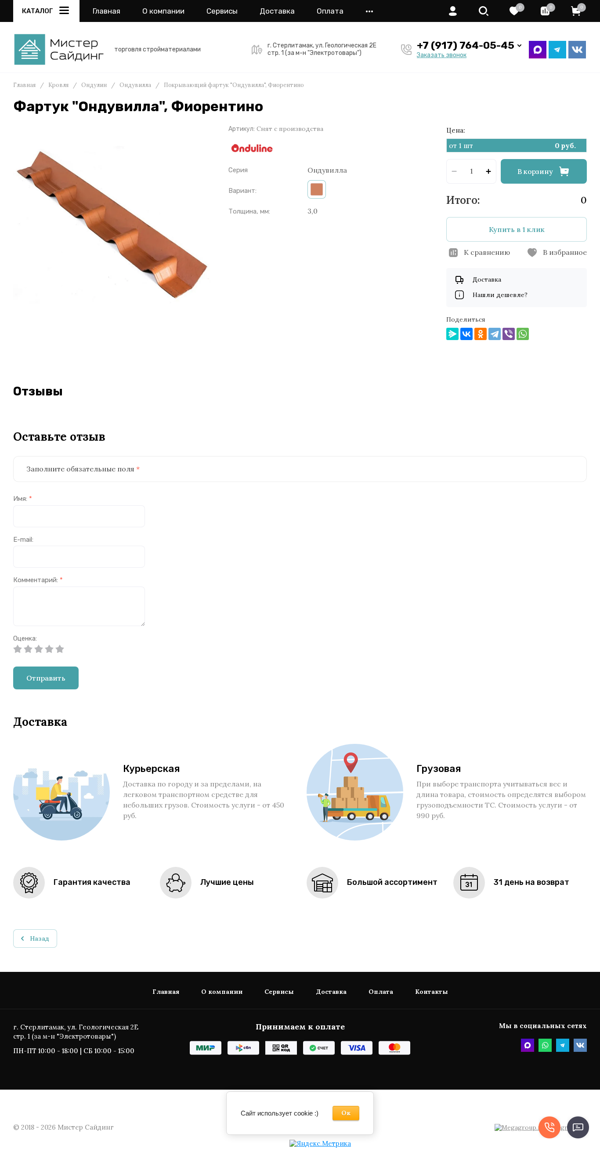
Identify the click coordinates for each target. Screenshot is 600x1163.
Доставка (277, 11)
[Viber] (508, 334)
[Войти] (453, 11)
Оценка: (25, 638)
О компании (163, 11)
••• (369, 11)
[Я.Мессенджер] (452, 334)
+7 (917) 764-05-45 (465, 45)
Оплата (330, 11)
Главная (106, 11)
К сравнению (487, 252)
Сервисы (222, 11)
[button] (484, 11)
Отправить (45, 678)
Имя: (22, 499)
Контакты (431, 992)
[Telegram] (494, 334)
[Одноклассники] (480, 334)
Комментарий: (38, 580)
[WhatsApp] (523, 334)
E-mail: (23, 539)
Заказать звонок (441, 55)
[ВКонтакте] (466, 334)
